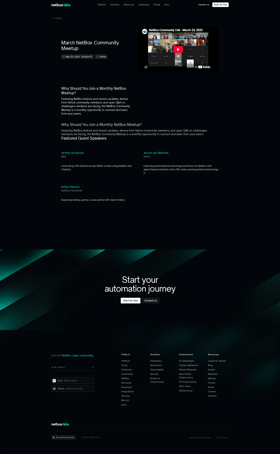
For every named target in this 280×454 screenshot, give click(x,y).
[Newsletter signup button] (92, 367)
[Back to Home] (60, 4)
